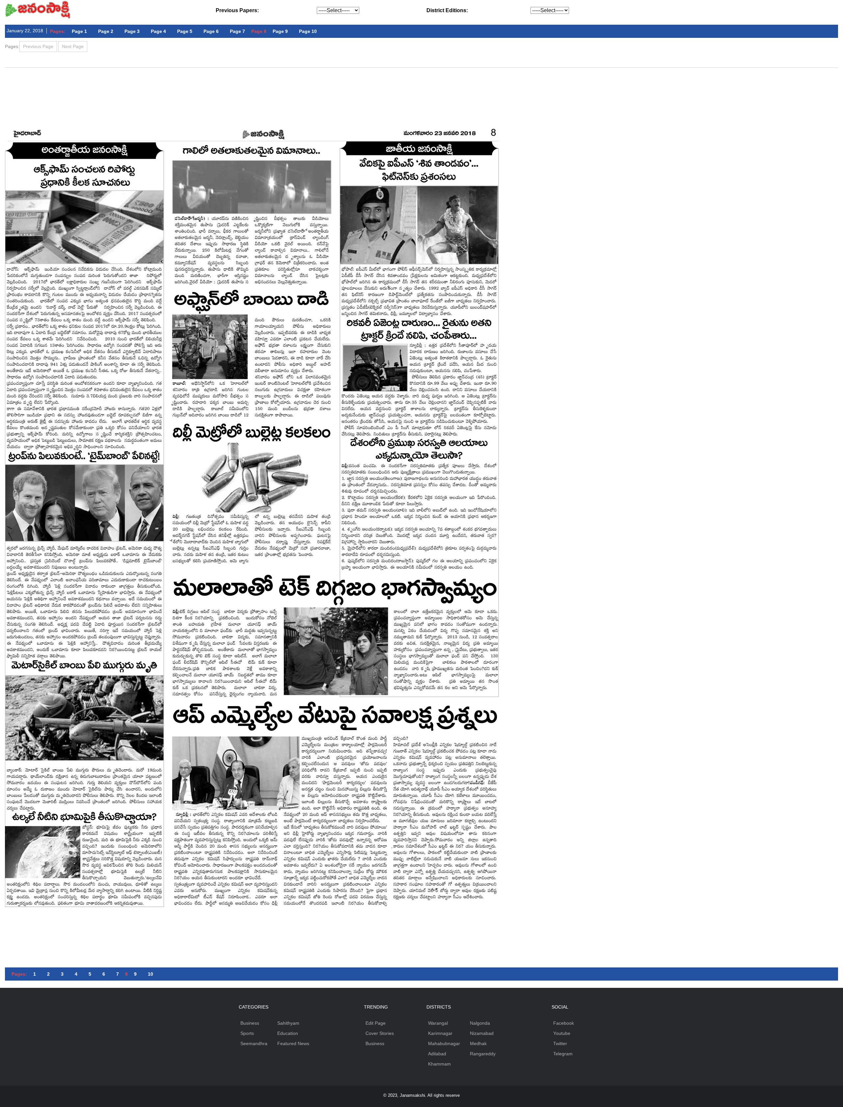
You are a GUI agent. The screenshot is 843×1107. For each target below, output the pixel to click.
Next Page (73, 46)
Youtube (561, 1033)
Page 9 (280, 31)
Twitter (560, 1043)
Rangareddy (483, 1053)
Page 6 (211, 31)
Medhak (478, 1043)
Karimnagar (440, 1033)
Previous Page (38, 46)
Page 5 (184, 31)
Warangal (438, 1023)
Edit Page (376, 1023)
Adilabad (437, 1053)
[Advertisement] (421, 86)
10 (150, 974)
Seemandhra (253, 1043)
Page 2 (105, 31)
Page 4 (158, 31)
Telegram (563, 1053)
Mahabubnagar (444, 1043)
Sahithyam (288, 1023)
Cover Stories (380, 1033)
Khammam (439, 1064)
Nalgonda (480, 1023)
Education (287, 1033)
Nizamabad (482, 1033)
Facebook (563, 1023)
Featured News (293, 1043)
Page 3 (132, 31)
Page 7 (237, 31)
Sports (247, 1033)
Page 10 (308, 31)
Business (249, 1023)
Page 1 (79, 31)
